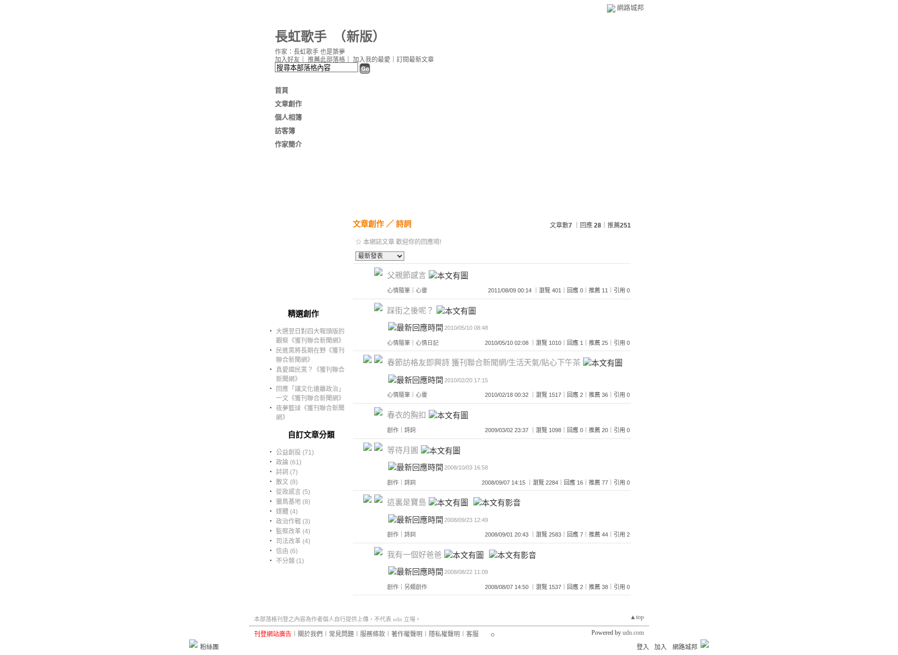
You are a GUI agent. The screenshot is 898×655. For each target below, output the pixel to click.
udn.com (633, 632)
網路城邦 (630, 7)
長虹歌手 (301, 37)
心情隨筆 (398, 290)
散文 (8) (287, 482)
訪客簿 (285, 131)
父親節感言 (406, 275)
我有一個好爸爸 (414, 554)
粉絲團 (209, 647)
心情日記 (427, 343)
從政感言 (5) (293, 492)
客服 (472, 634)
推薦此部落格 (326, 59)
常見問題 (341, 634)
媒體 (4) (287, 511)
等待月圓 (402, 450)
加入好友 (287, 59)
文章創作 (288, 104)
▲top (637, 617)
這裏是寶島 (406, 502)
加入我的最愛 (371, 59)
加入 (660, 647)
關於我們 (310, 634)
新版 (360, 37)
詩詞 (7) (287, 472)
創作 (393, 430)
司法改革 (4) (293, 541)
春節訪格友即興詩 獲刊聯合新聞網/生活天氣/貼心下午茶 (483, 362)
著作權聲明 (406, 634)
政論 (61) (288, 462)
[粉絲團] (193, 643)
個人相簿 (288, 117)
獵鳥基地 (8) (293, 501)
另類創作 (415, 587)
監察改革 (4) (293, 531)
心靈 (421, 290)
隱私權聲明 (444, 634)
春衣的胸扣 (406, 414)
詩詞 (404, 223)
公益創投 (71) (295, 452)
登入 (643, 647)
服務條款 (372, 634)
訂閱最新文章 (415, 59)
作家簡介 (288, 144)
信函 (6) (287, 551)
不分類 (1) (290, 561)
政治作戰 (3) (293, 521)
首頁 (281, 90)
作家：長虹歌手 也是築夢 (310, 52)
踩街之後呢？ (410, 310)
